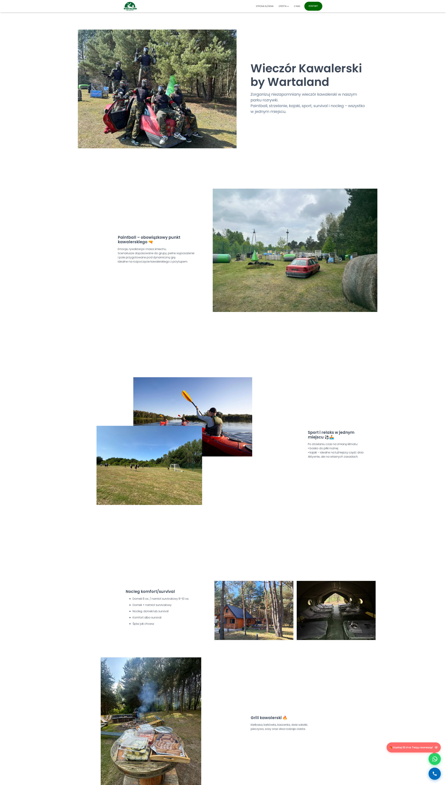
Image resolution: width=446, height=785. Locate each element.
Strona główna (264, 6)
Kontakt (313, 6)
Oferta (283, 6)
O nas (297, 6)
